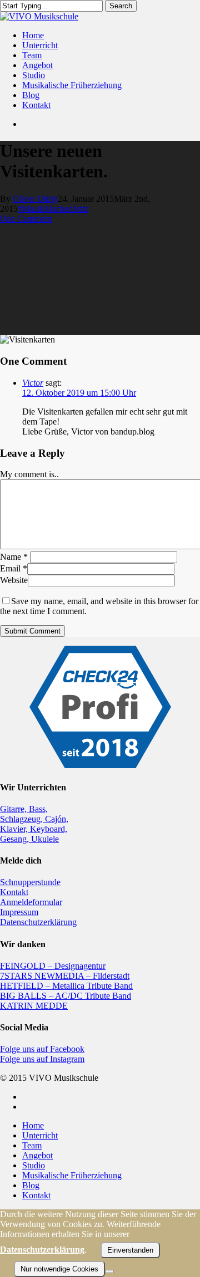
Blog (30, 1185)
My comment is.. (29, 474)
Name (14, 556)
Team (32, 1145)
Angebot (37, 1155)
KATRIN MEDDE (34, 1005)
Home (33, 1125)
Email (13, 568)
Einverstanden (130, 1250)
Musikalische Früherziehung (72, 1175)
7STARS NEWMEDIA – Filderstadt (64, 975)
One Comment (26, 218)
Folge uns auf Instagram (42, 1059)
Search (120, 6)
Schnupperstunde (30, 882)
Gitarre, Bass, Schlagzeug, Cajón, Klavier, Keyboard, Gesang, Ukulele (34, 824)
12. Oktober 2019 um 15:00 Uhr (79, 392)
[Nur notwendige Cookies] (109, 1271)
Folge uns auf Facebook (42, 1049)
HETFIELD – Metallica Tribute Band (66, 985)
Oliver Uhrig (35, 198)
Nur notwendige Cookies (59, 1269)
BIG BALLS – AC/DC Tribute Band (65, 995)
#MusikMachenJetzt (53, 208)
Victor (32, 382)
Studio (33, 1165)
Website (14, 580)
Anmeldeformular (31, 902)
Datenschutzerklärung (38, 922)
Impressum (19, 912)
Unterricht (40, 1135)
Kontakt (14, 892)
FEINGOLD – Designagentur (53, 965)
